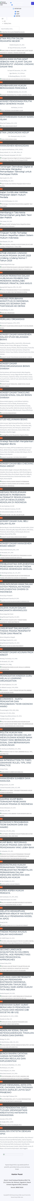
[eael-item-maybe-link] (1, 35)
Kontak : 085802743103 (17, 1187)
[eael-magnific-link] (0, 35)
